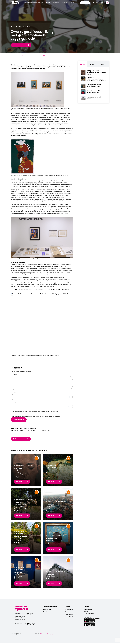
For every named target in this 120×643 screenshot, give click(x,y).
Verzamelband (69, 614)
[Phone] (33, 624)
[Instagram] (30, 624)
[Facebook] (28, 624)
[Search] (97, 3)
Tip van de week (52, 467)
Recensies (30, 465)
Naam (15, 393)
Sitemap (49, 634)
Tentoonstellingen (47, 609)
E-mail (15, 402)
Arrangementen (69, 616)
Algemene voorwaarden (57, 634)
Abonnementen (69, 609)
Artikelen (58, 501)
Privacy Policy (43, 634)
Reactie (16, 374)
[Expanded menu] (107, 2)
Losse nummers (69, 612)
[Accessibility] (94, 3)
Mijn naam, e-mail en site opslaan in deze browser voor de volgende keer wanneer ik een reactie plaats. (36, 411)
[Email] (35, 624)
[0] (102, 3)
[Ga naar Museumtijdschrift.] (11, 55)
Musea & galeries (47, 612)
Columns (103, 64)
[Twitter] (25, 624)
